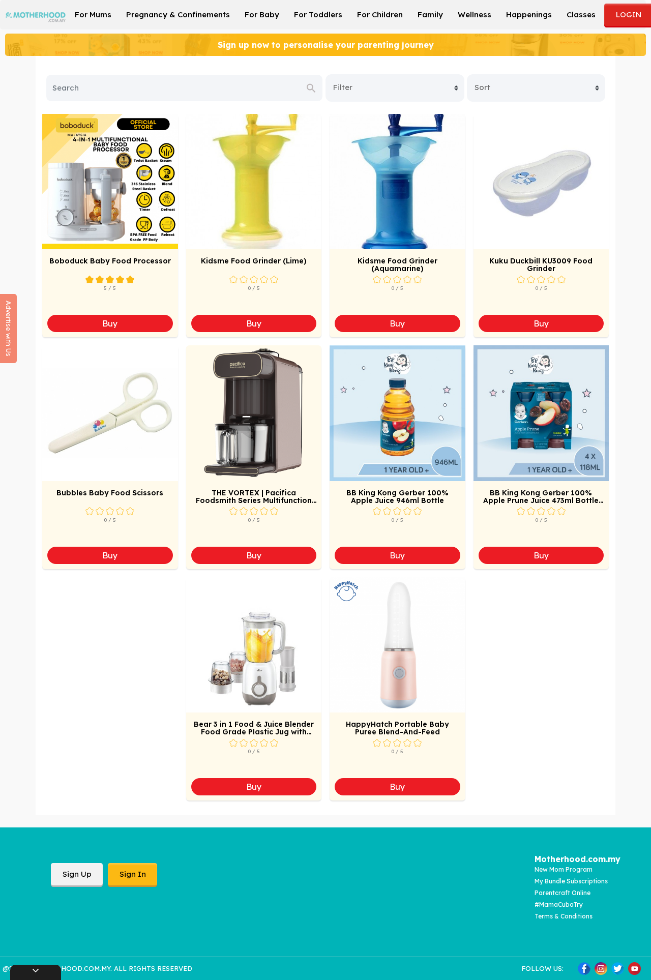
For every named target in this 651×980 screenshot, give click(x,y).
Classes (581, 14)
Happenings (529, 14)
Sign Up (77, 874)
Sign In (133, 874)
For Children (380, 14)
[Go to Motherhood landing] (35, 14)
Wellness (474, 14)
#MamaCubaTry (559, 904)
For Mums (93, 14)
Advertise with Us (9, 329)
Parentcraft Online (562, 893)
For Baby (262, 14)
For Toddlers (318, 14)
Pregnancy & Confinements (178, 14)
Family (430, 14)
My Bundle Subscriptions (571, 881)
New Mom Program (564, 869)
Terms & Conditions (564, 916)
